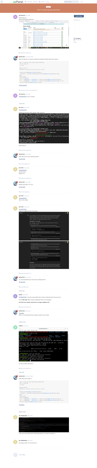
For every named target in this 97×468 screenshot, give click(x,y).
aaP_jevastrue (23, 85)
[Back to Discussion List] (2, 2)
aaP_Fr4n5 (22, 159)
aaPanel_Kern (23, 96)
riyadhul (22, 405)
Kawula (22, 313)
